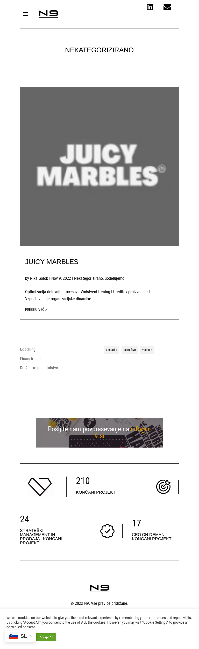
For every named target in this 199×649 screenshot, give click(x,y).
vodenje (147, 350)
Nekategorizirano (88, 278)
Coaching (27, 349)
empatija (111, 350)
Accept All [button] (46, 637)
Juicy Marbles (51, 262)
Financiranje (30, 358)
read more (99, 310)
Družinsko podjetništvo (39, 367)
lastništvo (130, 350)
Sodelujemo (114, 278)
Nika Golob (39, 278)
